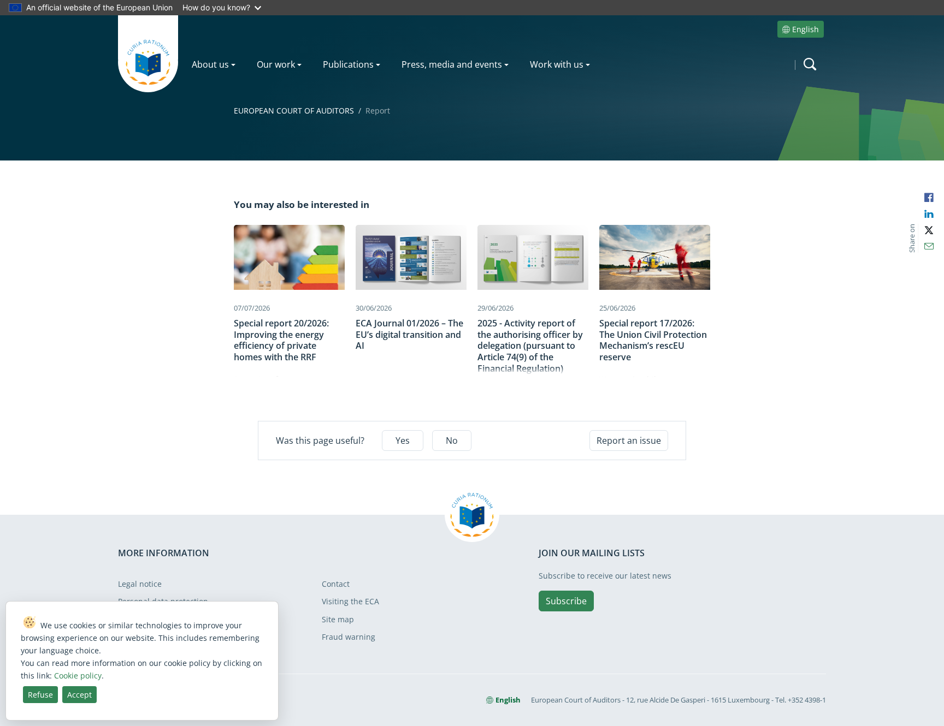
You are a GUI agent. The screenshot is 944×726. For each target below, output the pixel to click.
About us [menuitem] (210, 64)
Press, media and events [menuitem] (452, 64)
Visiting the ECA (350, 601)
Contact (336, 584)
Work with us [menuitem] (556, 64)
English (805, 29)
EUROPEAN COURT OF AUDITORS (294, 110)
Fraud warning (348, 637)
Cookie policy (78, 675)
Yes (403, 441)
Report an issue (629, 441)
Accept (79, 694)
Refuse (40, 694)
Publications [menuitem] (348, 64)
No (452, 441)
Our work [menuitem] (276, 64)
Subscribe (566, 601)
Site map (338, 619)
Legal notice (140, 584)
